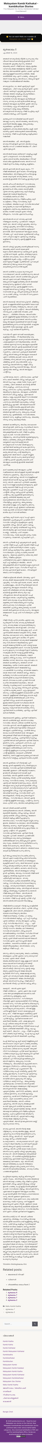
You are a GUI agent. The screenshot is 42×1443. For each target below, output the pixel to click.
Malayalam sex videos (17, 39)
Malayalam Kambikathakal (13, 1378)
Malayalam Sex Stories (12, 1381)
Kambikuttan (8, 1361)
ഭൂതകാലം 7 (12, 1295)
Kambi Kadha (8, 1341)
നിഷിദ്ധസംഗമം (9, 1395)
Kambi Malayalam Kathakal (13, 1351)
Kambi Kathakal (9, 1348)
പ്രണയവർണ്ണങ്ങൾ (10, 1398)
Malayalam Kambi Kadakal (13, 1368)
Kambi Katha (8, 1345)
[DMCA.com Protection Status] (21, 1437)
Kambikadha (8, 1355)
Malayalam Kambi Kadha (12, 1371)
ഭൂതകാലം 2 (12, 1300)
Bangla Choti (8, 1412)
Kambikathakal (9, 1358)
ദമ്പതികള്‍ (7, 1391)
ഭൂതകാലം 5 (10, 1312)
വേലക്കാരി (7, 1401)
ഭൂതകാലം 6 (12, 1293)
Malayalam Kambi (10, 1365)
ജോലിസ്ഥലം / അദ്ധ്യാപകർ (14, 1388)
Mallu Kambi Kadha (13, 1306)
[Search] (35, 1324)
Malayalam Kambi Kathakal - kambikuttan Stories (21, 5)
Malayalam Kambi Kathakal (13, 1375)
